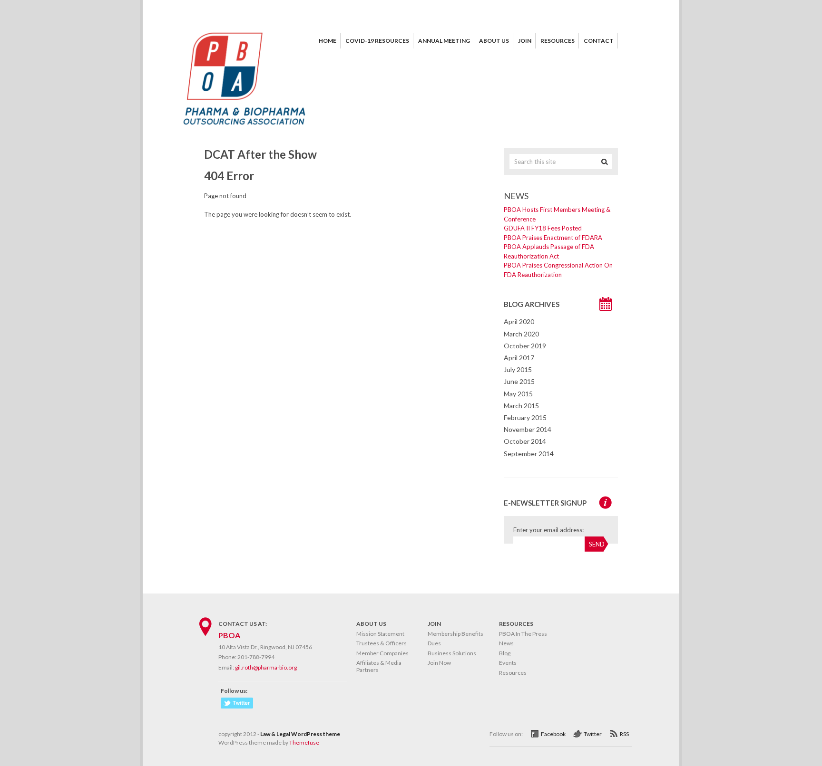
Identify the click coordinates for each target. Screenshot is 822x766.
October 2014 (525, 441)
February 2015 (525, 417)
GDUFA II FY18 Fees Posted (543, 228)
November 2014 (527, 429)
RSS (624, 733)
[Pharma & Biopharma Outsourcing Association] (244, 128)
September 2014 (529, 454)
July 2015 (518, 369)
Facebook (553, 733)
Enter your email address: (548, 530)
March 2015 (521, 406)
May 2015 (518, 394)
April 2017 (519, 358)
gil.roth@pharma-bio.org (266, 667)
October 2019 (525, 346)
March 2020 (521, 334)
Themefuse (304, 742)
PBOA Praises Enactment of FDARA (553, 237)
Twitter (593, 733)
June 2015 (519, 381)
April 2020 (519, 321)
